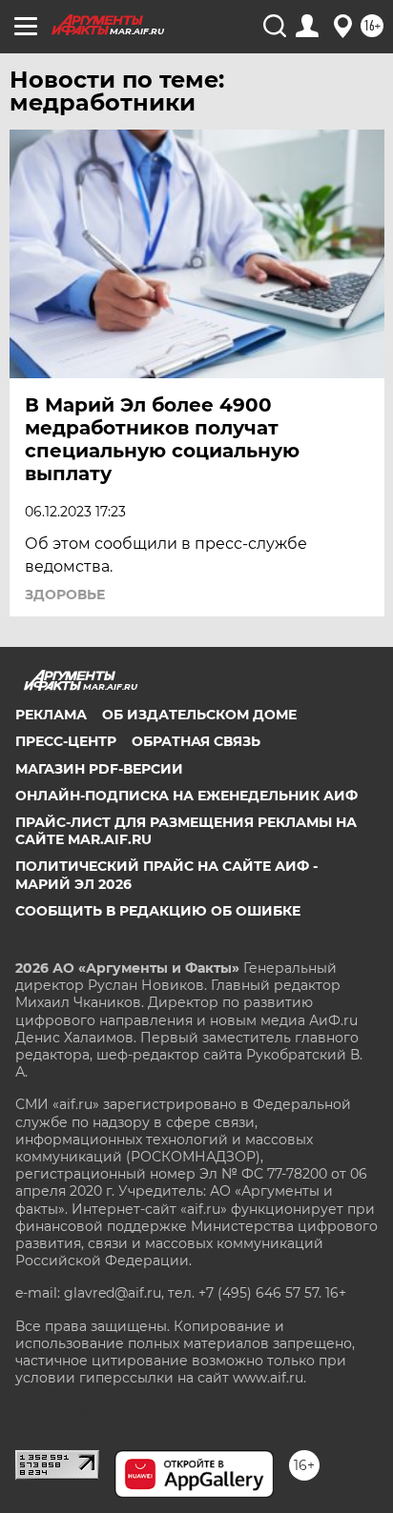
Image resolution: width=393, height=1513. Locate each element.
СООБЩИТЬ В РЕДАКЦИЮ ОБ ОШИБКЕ (157, 910)
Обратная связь (196, 741)
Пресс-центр (65, 741)
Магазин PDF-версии (99, 768)
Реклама (51, 714)
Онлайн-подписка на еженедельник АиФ (186, 795)
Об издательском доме (199, 714)
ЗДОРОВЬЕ (65, 594)
